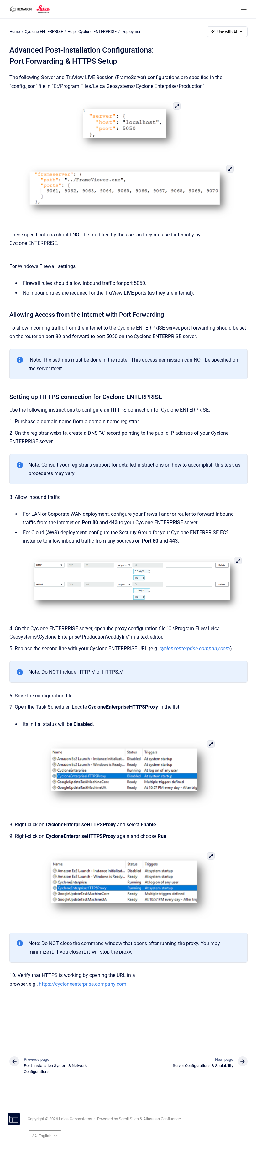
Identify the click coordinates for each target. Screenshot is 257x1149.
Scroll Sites (129, 1118)
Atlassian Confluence (162, 1118)
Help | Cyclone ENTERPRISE (92, 31)
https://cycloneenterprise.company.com (82, 984)
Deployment (132, 31)
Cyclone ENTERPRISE (44, 31)
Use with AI (227, 31)
